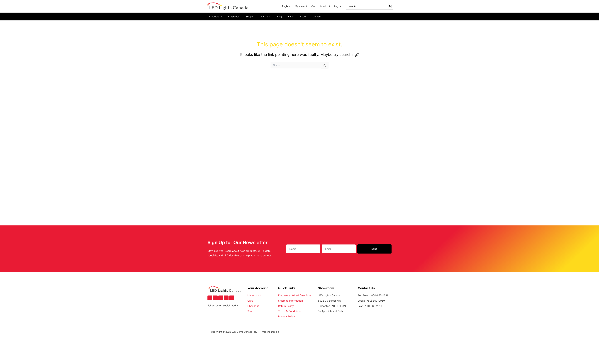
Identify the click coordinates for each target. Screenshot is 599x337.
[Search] (391, 6)
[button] (220, 16)
